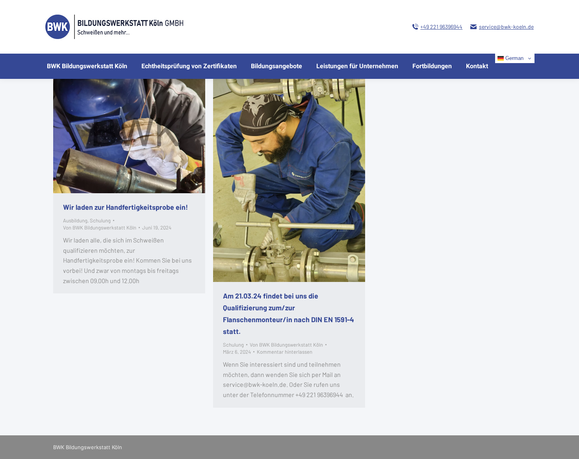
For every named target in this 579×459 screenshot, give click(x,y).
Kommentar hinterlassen (284, 352)
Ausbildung (75, 220)
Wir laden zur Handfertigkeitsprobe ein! (125, 207)
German (513, 58)
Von (99, 227)
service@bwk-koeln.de (506, 26)
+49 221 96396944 (441, 26)
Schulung (100, 220)
